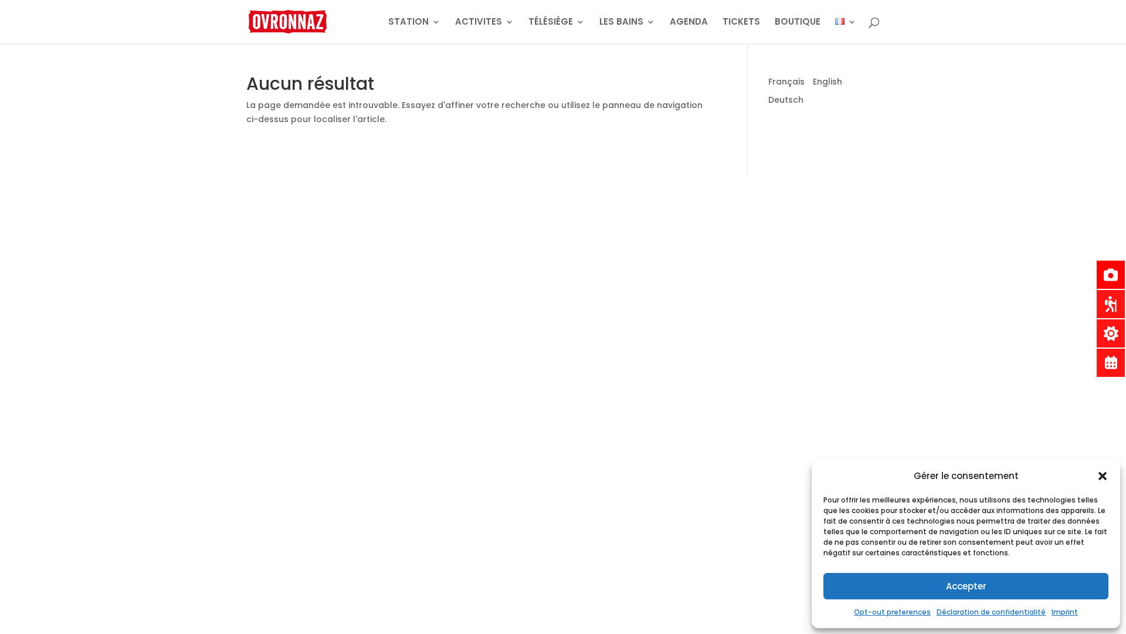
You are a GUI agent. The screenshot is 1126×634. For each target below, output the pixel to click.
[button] (1102, 476)
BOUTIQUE (797, 23)
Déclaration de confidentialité (991, 612)
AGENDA (689, 23)
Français (786, 81)
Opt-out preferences (892, 612)
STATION (408, 23)
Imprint (1065, 612)
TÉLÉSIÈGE (550, 23)
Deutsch (785, 100)
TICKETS (741, 23)
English (827, 81)
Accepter (966, 586)
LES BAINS (621, 23)
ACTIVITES (478, 23)
